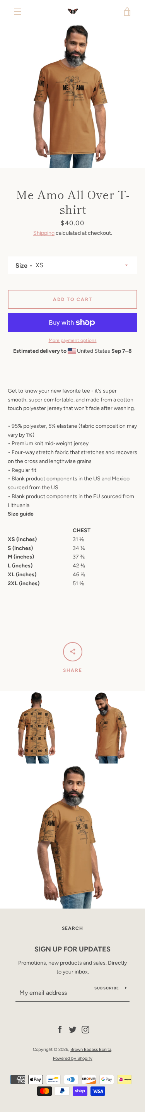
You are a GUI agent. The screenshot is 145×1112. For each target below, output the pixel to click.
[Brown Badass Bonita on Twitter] (73, 1029)
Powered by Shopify (72, 1058)
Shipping (44, 233)
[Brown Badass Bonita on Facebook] (60, 1029)
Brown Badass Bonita (90, 1049)
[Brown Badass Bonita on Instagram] (85, 1029)
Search (72, 928)
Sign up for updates (72, 949)
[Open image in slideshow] (72, 95)
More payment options (73, 340)
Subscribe (106, 988)
